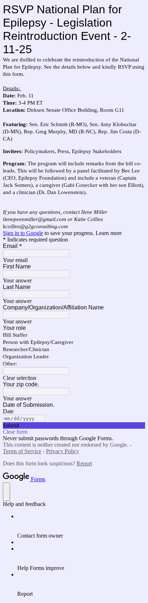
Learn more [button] (109, 233)
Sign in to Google (23, 233)
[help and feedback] (6, 492)
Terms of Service (22, 451)
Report (84, 463)
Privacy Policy (62, 451)
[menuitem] (81, 526)
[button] (74, 378)
